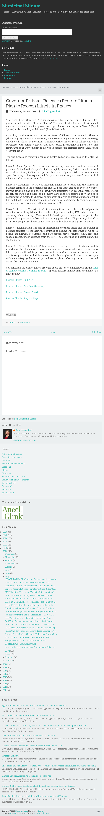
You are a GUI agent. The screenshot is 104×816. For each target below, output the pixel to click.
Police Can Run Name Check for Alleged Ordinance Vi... (30, 631)
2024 (5, 538)
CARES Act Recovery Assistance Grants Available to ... (29, 621)
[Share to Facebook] (15, 314)
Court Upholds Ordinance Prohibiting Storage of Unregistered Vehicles (34, 796)
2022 (5, 544)
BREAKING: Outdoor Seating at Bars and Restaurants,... (29, 605)
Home (7, 11)
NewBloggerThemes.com (42, 813)
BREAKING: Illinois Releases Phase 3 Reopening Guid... (30, 602)
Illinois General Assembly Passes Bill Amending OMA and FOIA (32, 745)
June (7, 573)
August (8, 567)
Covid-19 (12, 322)
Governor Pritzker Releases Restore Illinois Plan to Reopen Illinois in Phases (49, 103)
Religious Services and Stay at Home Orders (25, 640)
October (8, 560)
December (10, 554)
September (10, 563)
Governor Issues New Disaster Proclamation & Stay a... (30, 647)
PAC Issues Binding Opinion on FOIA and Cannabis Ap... (31, 627)
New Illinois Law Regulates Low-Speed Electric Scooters (28, 735)
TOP (100, 811)
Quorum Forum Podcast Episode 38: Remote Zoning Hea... (31, 634)
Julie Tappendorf (50, 111)
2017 (5, 670)
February (9, 657)
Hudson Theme (14, 813)
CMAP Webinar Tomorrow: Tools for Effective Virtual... (30, 592)
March (8, 654)
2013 (5, 683)
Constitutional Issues (12, 457)
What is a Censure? (11, 755)
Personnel (7, 486)
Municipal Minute (21, 6)
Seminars (6, 489)
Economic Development (13, 463)
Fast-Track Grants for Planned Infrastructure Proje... (29, 618)
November (10, 557)
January (9, 660)
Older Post (96, 332)
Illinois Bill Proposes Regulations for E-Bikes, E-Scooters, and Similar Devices (38, 786)
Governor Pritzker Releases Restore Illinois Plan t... (29, 637)
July (7, 570)
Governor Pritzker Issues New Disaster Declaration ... (29, 582)
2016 (5, 674)
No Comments (25, 322)
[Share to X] (12, 314)
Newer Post (8, 332)
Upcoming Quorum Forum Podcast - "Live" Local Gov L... (30, 585)
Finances (6, 473)
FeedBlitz (26, 41)
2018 (5, 667)
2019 (5, 664)
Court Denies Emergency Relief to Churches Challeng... (30, 608)
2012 (5, 687)
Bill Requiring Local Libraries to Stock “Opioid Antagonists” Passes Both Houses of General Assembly (49, 765)
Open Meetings (9, 483)
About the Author (21, 11)
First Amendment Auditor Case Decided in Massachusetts (29, 715)
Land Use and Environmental (16, 479)
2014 (5, 680)
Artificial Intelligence (12, 454)
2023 (5, 541)
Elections (6, 467)
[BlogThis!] (10, 314)
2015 (5, 677)
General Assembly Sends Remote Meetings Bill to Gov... (30, 589)
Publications (49, 11)
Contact (37, 11)
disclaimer (53, 58)
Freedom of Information (13, 476)
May (7, 576)
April (7, 651)
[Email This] (7, 314)
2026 (5, 532)
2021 (5, 548)
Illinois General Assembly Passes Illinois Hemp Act (26, 776)
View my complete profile (24, 440)
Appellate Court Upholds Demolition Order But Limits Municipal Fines (34, 705)
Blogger (40, 811)
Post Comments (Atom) (25, 418)
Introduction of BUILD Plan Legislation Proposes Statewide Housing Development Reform (44, 725)
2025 (5, 535)
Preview (6, 41)
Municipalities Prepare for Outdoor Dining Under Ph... (29, 598)
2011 (4, 690)
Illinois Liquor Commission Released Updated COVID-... (30, 624)
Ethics (5, 470)
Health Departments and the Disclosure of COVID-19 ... (29, 614)
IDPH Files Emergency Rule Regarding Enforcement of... (31, 611)
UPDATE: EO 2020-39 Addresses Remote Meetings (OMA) (30, 579)
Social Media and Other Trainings (76, 11)
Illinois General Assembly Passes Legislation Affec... (29, 595)
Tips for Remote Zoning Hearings (20, 644)
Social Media (8, 492)
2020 (5, 551)
